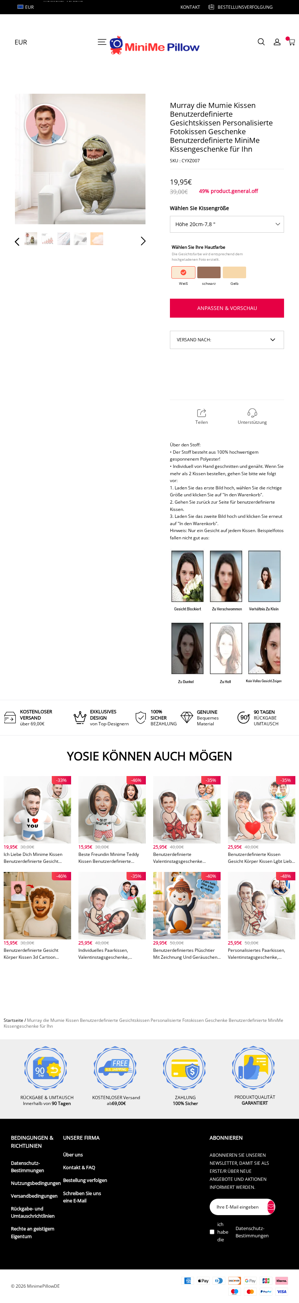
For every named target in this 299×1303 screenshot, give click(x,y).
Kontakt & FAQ (79, 1167)
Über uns (73, 1155)
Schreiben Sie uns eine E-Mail (82, 1197)
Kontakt (190, 7)
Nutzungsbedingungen (36, 1183)
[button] (32, 160)
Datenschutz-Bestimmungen (27, 1167)
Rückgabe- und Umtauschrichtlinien (33, 1212)
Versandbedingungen (34, 1196)
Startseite (13, 1020)
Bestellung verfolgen (85, 1180)
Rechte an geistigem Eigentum (32, 1232)
